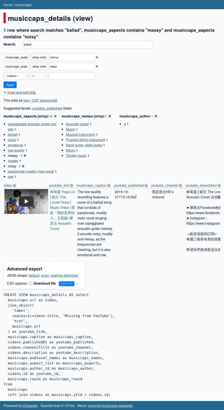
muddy (13, 160)
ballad (13, 134)
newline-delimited (64, 275)
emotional (15, 144)
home (8, 4)
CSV (35, 100)
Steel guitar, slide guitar (84, 144)
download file (44, 283)
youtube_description (201, 185)
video (8, 185)
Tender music (76, 155)
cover (12, 139)
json (26, 100)
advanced (48, 100)
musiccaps (23, 4)
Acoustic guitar (77, 123)
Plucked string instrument (85, 139)
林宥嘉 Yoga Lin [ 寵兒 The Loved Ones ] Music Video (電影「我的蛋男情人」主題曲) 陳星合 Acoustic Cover (63, 210)
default (34, 275)
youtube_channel (164, 185)
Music (70, 129)
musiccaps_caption (92, 185)
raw (11, 176)
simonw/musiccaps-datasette (110, 405)
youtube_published (47, 108)
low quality (16, 150)
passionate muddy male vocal (31, 171)
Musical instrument (80, 134)
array (45, 275)
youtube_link (59, 185)
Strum (70, 150)
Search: (10, 44)
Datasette (30, 405)
